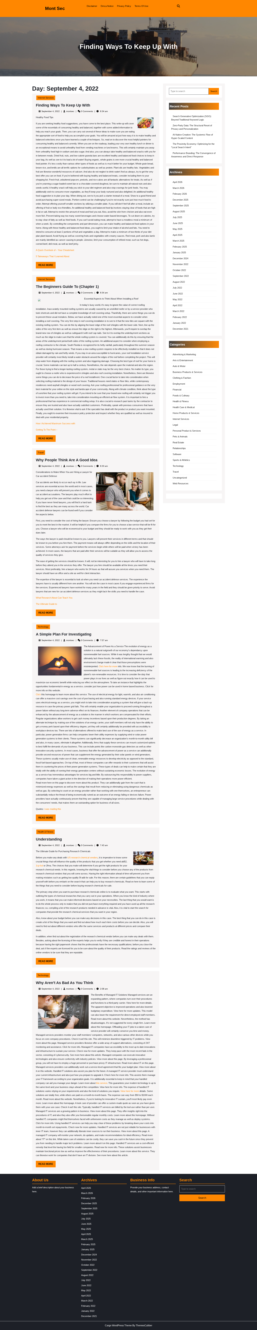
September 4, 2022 (50, 111)
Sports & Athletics (181, 460)
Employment (179, 384)
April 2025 (177, 235)
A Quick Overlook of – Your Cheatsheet (55, 250)
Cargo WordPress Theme (118, 1325)
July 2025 (177, 217)
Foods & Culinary (181, 395)
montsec (70, 111)
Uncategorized (180, 477)
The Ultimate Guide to (46, 604)
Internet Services (46, 98)
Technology (43, 627)
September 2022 (181, 276)
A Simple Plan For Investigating (63, 634)
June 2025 (178, 223)
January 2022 (179, 323)
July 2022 (177, 287)
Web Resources (180, 483)
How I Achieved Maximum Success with (55, 423)
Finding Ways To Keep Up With (63, 105)
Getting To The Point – (46, 429)
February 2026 (180, 194)
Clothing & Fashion (182, 378)
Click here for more (108, 666)
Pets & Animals (180, 436)
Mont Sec (55, 8)
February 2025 (180, 246)
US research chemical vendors (83, 857)
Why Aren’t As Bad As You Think (64, 983)
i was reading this (52, 809)
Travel (41, 452)
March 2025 (178, 240)
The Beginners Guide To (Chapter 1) (67, 286)
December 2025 (180, 199)
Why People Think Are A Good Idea (66, 460)
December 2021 (180, 329)
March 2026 (178, 188)
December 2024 (180, 258)
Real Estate (178, 442)
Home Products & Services (186, 413)
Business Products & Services (187, 372)
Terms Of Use (141, 6)
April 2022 (177, 305)
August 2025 (179, 211)
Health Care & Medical (184, 407)
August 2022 (179, 282)
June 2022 (178, 293)
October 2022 (179, 270)
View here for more (129, 1091)
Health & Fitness (45, 832)
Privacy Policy (124, 6)
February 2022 (180, 317)
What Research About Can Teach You (54, 597)
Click (38, 694)
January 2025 (179, 252)
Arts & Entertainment (183, 360)
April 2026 (177, 182)
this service (101, 1083)
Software (177, 454)
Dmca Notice (107, 6)
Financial (177, 389)
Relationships (179, 448)
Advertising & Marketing (184, 354)
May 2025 (177, 229)
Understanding (49, 839)
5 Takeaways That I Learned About (52, 256)
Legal (175, 425)
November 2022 (180, 264)
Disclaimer (92, 6)
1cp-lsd (40, 865)
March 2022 (178, 311)
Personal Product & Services (187, 430)
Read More (47, 266)
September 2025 (181, 205)
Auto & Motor (179, 366)
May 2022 (177, 299)
